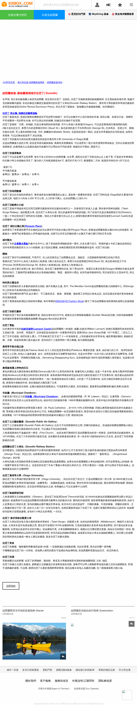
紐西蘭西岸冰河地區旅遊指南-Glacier (23, 610)
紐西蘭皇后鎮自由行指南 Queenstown (92, 610)
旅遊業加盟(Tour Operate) (86, 688)
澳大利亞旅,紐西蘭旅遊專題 (31, 82)
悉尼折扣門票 (78, 13)
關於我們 (30, 681)
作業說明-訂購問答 (83, 681)
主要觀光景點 (21, 243)
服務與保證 (61, 681)
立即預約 (11, 585)
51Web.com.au (78, 703)
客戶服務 (45, 681)
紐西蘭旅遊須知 (54, 82)
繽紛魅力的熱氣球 (85, 669)
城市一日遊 (12, 669)
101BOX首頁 (9, 82)
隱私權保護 (105, 681)
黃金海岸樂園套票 (124, 13)
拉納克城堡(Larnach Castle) (36, 328)
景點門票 (47, 669)
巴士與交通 (124, 669)
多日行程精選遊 (30, 669)
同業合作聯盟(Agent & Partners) (53, 688)
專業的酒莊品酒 (106, 669)
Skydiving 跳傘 (100, 13)
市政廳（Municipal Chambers (41, 396)
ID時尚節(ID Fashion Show (69, 301)
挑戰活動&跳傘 (64, 669)
